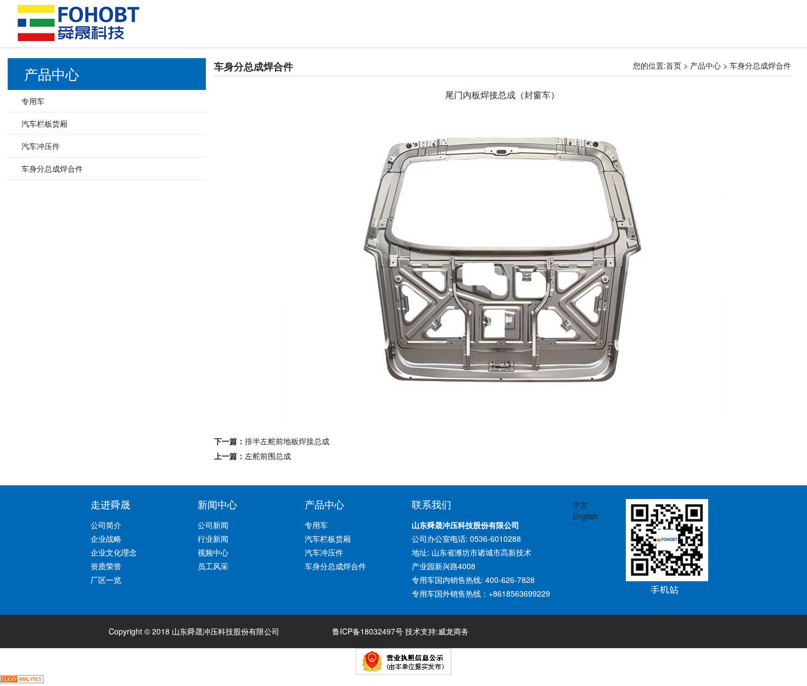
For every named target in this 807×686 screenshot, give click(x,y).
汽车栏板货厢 (44, 123)
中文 (580, 504)
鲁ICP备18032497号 (367, 631)
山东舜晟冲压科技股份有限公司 (78, 23)
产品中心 (705, 65)
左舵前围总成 (268, 455)
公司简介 (106, 524)
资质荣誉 (106, 565)
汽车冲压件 (40, 145)
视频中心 (213, 552)
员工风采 (213, 565)
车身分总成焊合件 (760, 65)
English (585, 516)
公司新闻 (213, 524)
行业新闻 (213, 538)
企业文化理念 (114, 552)
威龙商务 (453, 631)
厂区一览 (106, 579)
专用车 (32, 100)
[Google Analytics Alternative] (22, 680)
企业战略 (106, 538)
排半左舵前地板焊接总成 (287, 440)
